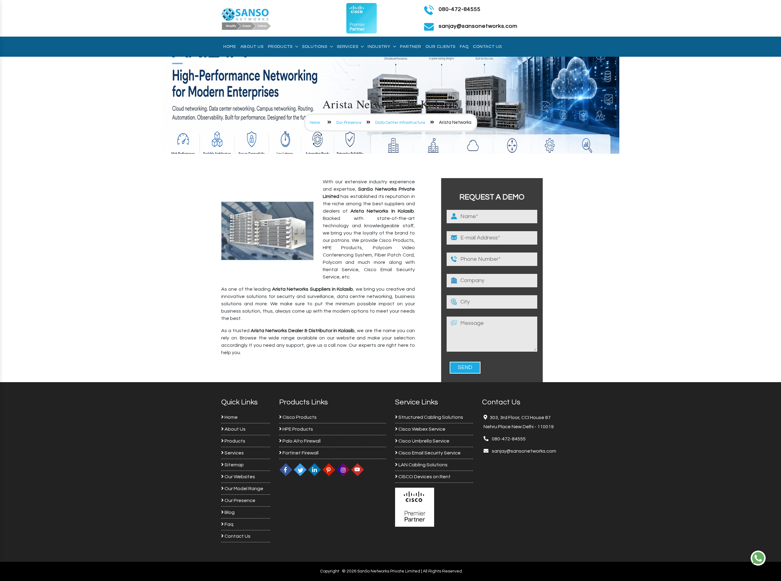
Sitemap (234, 464)
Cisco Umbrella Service (423, 441)
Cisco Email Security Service (429, 452)
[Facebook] (285, 469)
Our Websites (239, 476)
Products (280, 47)
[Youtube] (357, 469)
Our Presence (349, 122)
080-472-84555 (459, 9)
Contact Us (487, 47)
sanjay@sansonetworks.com (523, 451)
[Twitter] (300, 469)
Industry (379, 47)
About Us (252, 47)
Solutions (314, 47)
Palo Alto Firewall (301, 441)
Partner (410, 47)
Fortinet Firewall (300, 452)
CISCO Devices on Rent (424, 476)
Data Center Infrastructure (400, 122)
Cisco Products (299, 417)
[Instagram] (343, 469)
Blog (229, 512)
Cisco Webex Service (421, 429)
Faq (464, 47)
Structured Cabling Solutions (430, 417)
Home (229, 47)
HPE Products (297, 429)
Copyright (329, 571)
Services (347, 47)
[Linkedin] (314, 469)
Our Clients (440, 47)
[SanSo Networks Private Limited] (246, 18)
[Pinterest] (328, 469)
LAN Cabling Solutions (423, 464)
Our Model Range (243, 488)
